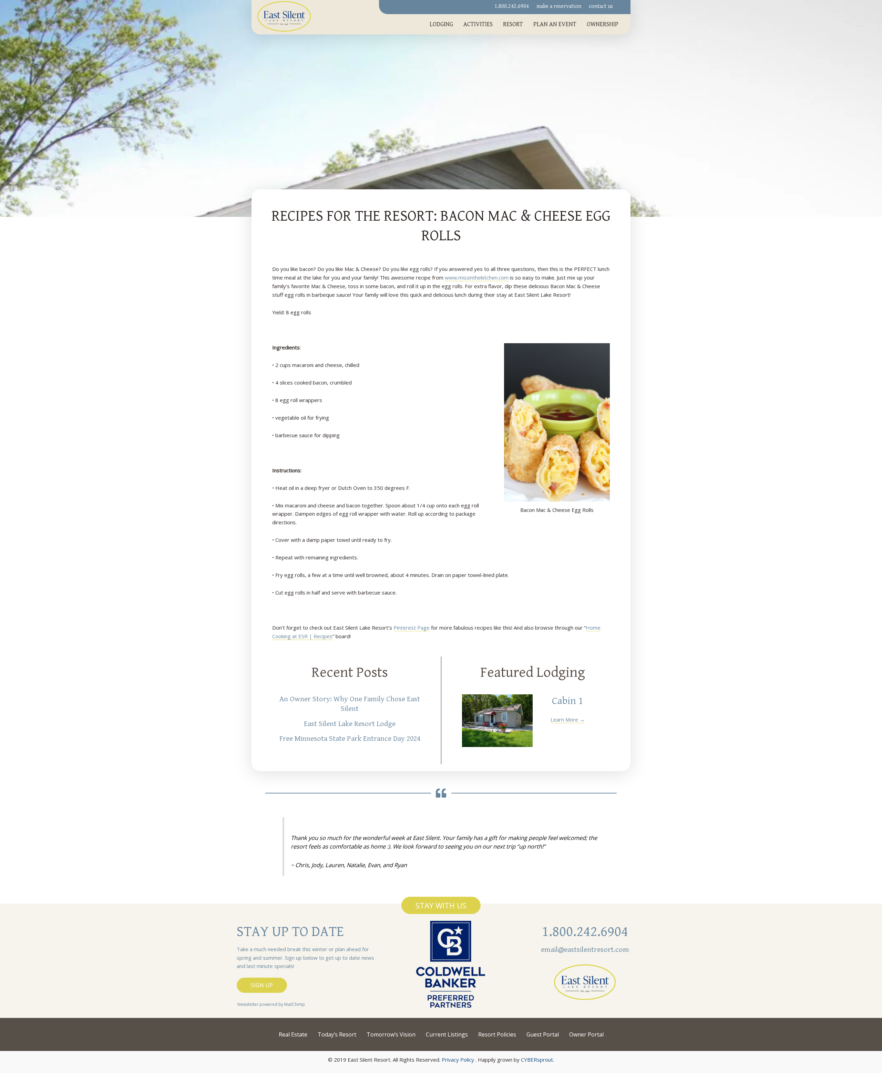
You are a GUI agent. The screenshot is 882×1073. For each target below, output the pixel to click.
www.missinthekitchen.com (477, 277)
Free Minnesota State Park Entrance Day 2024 (349, 738)
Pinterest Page (411, 627)
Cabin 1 (567, 701)
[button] (441, 905)
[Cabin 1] (497, 720)
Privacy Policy (458, 1059)
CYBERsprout (537, 1059)
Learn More (568, 719)
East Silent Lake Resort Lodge (350, 723)
